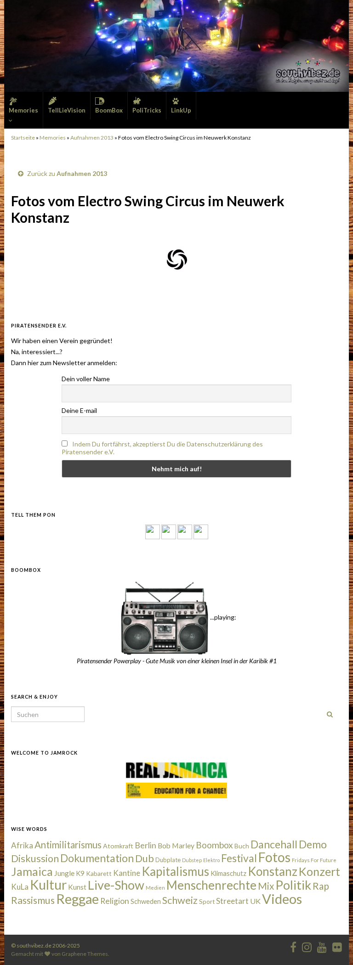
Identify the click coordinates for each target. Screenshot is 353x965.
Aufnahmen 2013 (92, 137)
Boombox (214, 845)
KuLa (19, 887)
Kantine (126, 873)
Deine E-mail (79, 410)
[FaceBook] (152, 531)
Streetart (232, 901)
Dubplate (168, 859)
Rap (321, 886)
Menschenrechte (211, 885)
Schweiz (180, 900)
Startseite (23, 137)
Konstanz (272, 871)
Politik (293, 884)
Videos (282, 899)
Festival (239, 858)
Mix (266, 886)
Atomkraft (118, 846)
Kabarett (99, 873)
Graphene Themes (85, 953)
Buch (241, 846)
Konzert (319, 871)
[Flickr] (201, 531)
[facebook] (293, 945)
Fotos (274, 857)
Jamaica (32, 871)
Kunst (77, 887)
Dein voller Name (86, 379)
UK (255, 901)
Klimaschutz (228, 873)
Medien (155, 888)
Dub (144, 858)
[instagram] (168, 531)
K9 (80, 873)
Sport (207, 901)
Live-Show (116, 884)
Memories (53, 137)
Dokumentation (97, 858)
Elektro (211, 860)
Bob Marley (176, 845)
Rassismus (33, 900)
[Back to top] (332, 944)
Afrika (22, 845)
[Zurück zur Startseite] (176, 46)
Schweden (146, 901)
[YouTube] (184, 531)
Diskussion (35, 858)
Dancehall (274, 844)
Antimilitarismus (68, 844)
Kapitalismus (175, 871)
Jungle (64, 873)
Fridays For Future (314, 860)
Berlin (145, 845)
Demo (313, 844)
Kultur (48, 884)
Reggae (77, 899)
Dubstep (192, 860)
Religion (114, 901)
